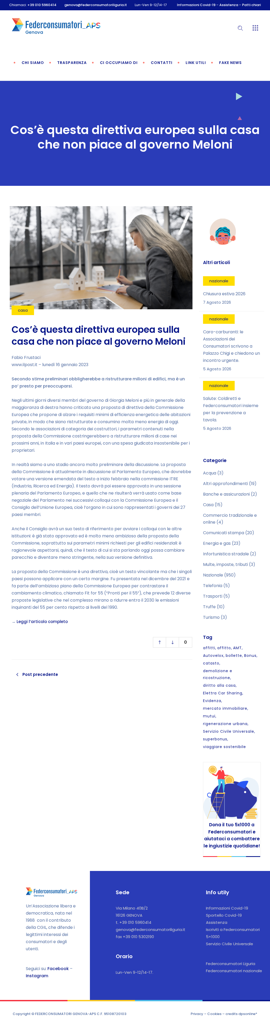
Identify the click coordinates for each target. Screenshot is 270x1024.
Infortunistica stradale (226, 554)
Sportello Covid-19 (224, 915)
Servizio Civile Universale (228, 731)
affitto (224, 648)
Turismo (211, 617)
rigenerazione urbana (225, 723)
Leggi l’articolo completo (42, 621)
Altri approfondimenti (225, 484)
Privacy (197, 1013)
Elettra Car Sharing (222, 693)
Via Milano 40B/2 (132, 908)
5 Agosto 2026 (217, 369)
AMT (237, 648)
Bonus (250, 655)
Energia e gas (217, 543)
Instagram (37, 976)
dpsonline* (247, 1013)
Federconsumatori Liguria (230, 963)
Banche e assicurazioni (226, 494)
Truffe (209, 607)
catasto (211, 663)
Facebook (58, 969)
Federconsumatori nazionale (234, 971)
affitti (209, 648)
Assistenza (228, 4)
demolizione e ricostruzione (217, 674)
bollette (234, 655)
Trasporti (212, 596)
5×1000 (213, 936)
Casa (208, 505)
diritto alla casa (219, 685)
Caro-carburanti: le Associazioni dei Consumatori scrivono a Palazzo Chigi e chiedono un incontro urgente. (231, 346)
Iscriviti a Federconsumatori (233, 929)
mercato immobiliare (225, 708)
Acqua (209, 473)
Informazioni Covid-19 (196, 4)
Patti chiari (251, 4)
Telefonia (212, 586)
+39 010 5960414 (41, 4)
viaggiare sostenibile (224, 746)
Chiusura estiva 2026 (224, 294)
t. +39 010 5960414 (133, 922)
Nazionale (213, 575)
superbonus (215, 739)
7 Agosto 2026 (217, 302)
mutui (209, 716)
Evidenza (212, 700)
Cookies (214, 1013)
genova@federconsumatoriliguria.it (95, 4)
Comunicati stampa (223, 533)
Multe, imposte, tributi (225, 564)
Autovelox (213, 655)
